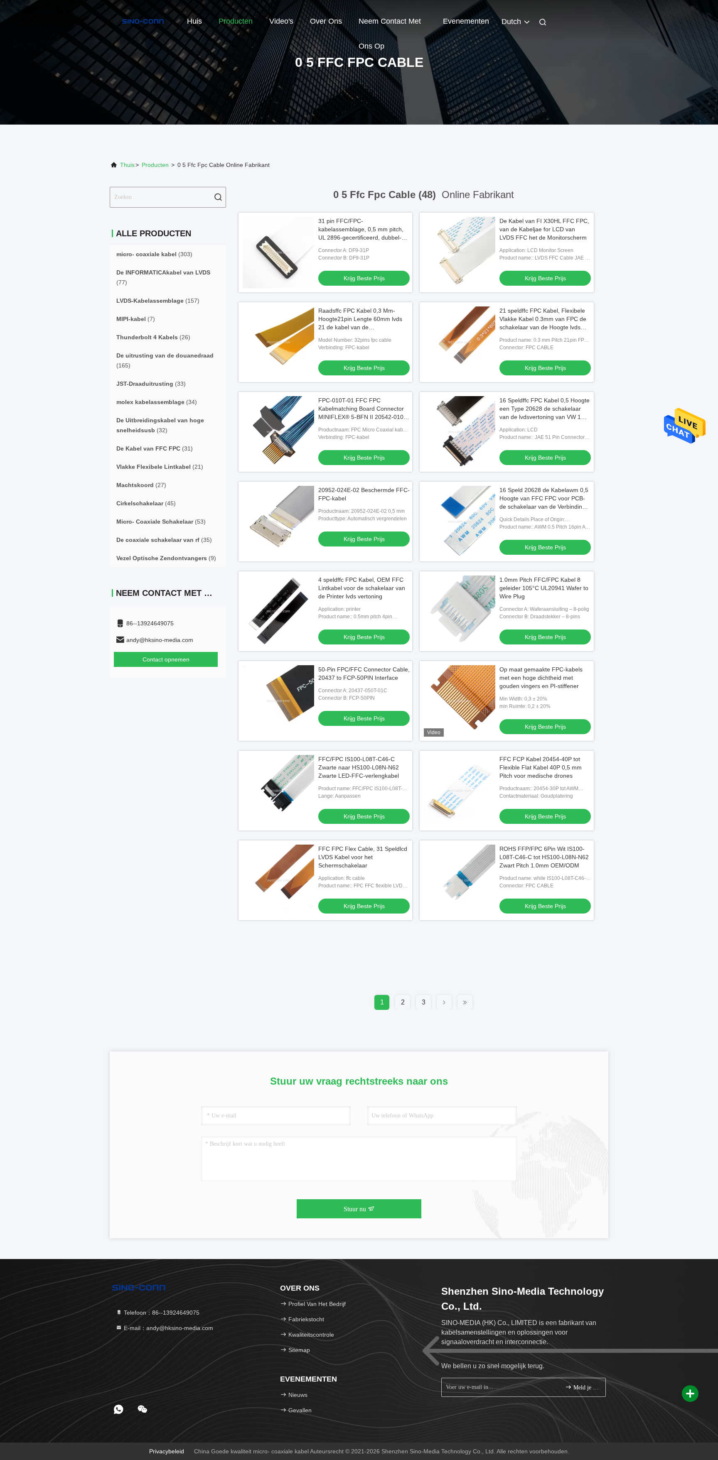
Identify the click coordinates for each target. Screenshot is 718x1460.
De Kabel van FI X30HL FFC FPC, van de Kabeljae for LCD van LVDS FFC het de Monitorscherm (544, 229)
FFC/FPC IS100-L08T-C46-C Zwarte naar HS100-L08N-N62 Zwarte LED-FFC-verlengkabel (358, 767)
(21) (159, 466)
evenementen (466, 21)
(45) (146, 503)
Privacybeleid (166, 1451)
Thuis (127, 165)
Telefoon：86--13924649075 (160, 1312)
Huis (194, 21)
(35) (164, 539)
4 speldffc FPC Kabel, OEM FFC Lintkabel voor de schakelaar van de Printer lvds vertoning (361, 588)
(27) (141, 485)
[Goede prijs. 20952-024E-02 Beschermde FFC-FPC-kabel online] (278, 521)
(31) (154, 448)
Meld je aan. (585, 1387)
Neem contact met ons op (390, 25)
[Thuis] (143, 20)
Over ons (326, 21)
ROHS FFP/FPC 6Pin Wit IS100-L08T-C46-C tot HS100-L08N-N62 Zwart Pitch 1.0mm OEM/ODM (544, 857)
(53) (161, 521)
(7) (135, 319)
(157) (157, 300)
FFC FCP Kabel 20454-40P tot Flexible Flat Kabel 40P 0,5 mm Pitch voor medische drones (540, 767)
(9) (166, 558)
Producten (236, 21)
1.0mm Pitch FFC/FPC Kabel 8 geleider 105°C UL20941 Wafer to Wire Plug (543, 588)
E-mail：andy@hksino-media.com (167, 1328)
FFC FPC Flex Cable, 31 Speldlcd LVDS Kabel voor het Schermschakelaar (362, 857)
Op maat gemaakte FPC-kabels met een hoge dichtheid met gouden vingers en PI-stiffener (541, 677)
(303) (154, 254)
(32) (160, 425)
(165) (165, 360)
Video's (281, 21)
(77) (163, 277)
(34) (156, 402)
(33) (151, 383)
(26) (153, 337)
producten (155, 165)
